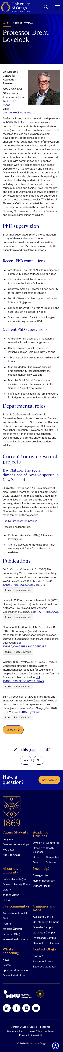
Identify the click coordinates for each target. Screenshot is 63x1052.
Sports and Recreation (16, 970)
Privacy (23, 1035)
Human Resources (44, 880)
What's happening (11, 951)
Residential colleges (14, 879)
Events (6, 964)
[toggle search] (46, 7)
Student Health (42, 885)
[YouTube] (36, 1008)
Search (33, 1027)
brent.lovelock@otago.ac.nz (19, 112)
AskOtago (48, 779)
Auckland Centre (43, 916)
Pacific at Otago (12, 934)
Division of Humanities (46, 857)
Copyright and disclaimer (41, 1031)
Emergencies (40, 875)
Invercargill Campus (44, 937)
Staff (5, 918)
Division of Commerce (46, 842)
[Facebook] (16, 1008)
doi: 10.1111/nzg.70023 (46, 611)
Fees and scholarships (16, 844)
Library (7, 889)
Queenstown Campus (46, 943)
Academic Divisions (40, 834)
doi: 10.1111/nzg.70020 (27, 712)
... (10, 22)
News (6, 959)
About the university (11, 870)
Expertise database (44, 966)
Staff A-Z (38, 955)
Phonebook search (44, 961)
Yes (26, 760)
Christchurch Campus (46, 921)
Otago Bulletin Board (15, 975)
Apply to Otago (12, 854)
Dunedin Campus (43, 927)
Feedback (45, 1027)
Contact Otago (44, 949)
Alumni (7, 923)
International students (16, 939)
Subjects (8, 839)
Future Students (15, 832)
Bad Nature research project (20, 520)
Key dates (8, 849)
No (38, 760)
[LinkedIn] (7, 1008)
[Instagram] (26, 1008)
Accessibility (37, 1035)
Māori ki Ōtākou (12, 928)
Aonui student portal (15, 913)
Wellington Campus (44, 932)
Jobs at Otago (11, 894)
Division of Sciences (45, 862)
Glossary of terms (16, 1031)
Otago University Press (16, 884)
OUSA (6, 900)
